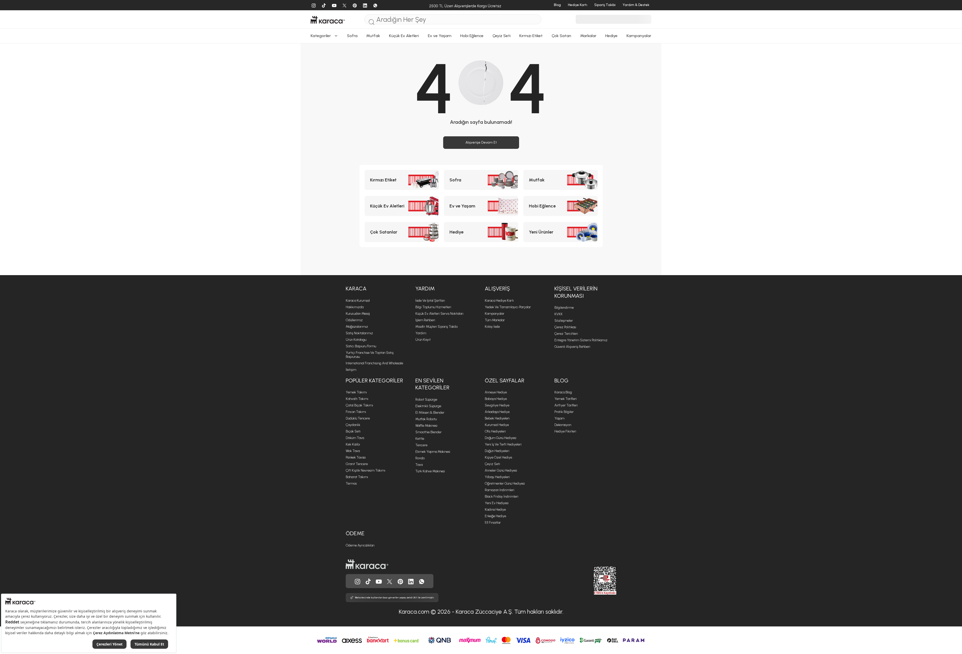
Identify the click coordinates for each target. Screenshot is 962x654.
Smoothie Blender (428, 432)
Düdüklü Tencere (358, 418)
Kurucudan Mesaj (358, 313)
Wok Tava (353, 451)
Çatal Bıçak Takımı (359, 405)
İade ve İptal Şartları (430, 300)
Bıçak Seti (353, 431)
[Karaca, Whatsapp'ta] (422, 581)
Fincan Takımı (356, 412)
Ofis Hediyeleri (495, 431)
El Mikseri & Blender (429, 412)
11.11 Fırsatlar (493, 522)
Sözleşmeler (563, 320)
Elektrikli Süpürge (428, 406)
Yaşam (559, 418)
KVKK (558, 314)
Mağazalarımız (357, 326)
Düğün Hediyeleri (497, 451)
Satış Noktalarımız (359, 333)
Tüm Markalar (495, 320)
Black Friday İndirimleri (501, 496)
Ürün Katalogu (356, 340)
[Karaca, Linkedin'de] (411, 581)
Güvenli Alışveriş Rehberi (572, 347)
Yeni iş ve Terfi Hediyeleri (503, 444)
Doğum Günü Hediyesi (500, 438)
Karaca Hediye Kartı (499, 300)
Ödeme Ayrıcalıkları (360, 545)
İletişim (351, 370)
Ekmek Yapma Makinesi (432, 452)
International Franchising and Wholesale (374, 363)
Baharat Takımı (357, 477)
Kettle (419, 439)
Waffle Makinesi (426, 425)
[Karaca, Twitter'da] (390, 581)
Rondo (420, 458)
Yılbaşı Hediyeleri (497, 477)
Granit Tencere (357, 464)
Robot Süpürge (426, 399)
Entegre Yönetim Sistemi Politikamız (581, 340)
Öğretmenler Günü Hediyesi (505, 483)
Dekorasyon (562, 425)
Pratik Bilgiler (564, 412)
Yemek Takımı (356, 392)
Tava (419, 465)
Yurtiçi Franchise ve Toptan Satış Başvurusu (370, 355)
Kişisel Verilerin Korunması (575, 292)
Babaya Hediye (496, 399)
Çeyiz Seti (492, 464)
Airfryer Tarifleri (566, 405)
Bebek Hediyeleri (497, 418)
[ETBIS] (596, 581)
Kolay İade (492, 326)
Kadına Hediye (495, 509)
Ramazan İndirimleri (499, 490)
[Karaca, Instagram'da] (357, 581)
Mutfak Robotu (426, 419)
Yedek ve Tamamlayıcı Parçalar (508, 307)
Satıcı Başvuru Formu (361, 346)
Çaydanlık (353, 425)
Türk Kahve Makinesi (430, 471)
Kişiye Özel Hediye (498, 457)
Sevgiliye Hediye (497, 405)
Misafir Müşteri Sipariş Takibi (436, 326)
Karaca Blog (563, 392)
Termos (351, 483)
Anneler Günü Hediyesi (501, 470)
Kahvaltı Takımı (357, 399)
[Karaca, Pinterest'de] (400, 581)
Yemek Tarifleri (565, 399)
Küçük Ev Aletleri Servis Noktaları (439, 313)
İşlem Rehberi (425, 320)
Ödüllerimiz (354, 320)
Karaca (356, 288)
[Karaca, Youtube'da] (379, 581)
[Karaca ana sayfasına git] (367, 564)
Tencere (421, 445)
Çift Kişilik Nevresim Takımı (365, 470)
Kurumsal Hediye (497, 425)
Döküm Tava (355, 438)
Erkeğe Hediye (495, 516)
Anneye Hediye (496, 392)
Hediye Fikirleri (565, 431)
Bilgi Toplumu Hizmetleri (433, 307)
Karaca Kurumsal (358, 300)
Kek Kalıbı (353, 444)
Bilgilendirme (564, 307)
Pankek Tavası (356, 457)
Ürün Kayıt (423, 340)
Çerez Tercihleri (566, 334)
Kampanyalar (494, 313)
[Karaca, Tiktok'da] (368, 581)
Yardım (425, 288)
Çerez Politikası (565, 327)
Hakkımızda (355, 307)
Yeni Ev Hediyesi (497, 503)
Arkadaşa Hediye (497, 412)
